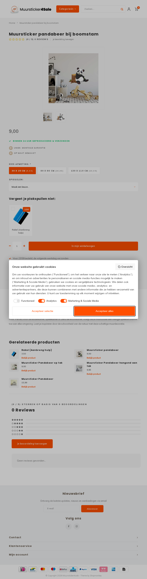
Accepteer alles (104, 311)
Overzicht (126, 266)
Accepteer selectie (42, 311)
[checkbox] (23, 301)
